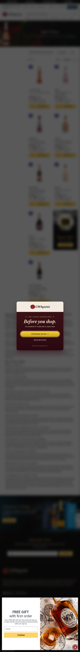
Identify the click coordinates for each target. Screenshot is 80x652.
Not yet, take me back (40, 340)
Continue (21, 635)
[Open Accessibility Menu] (75, 647)
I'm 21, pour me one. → (40, 334)
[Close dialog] (75, 600)
